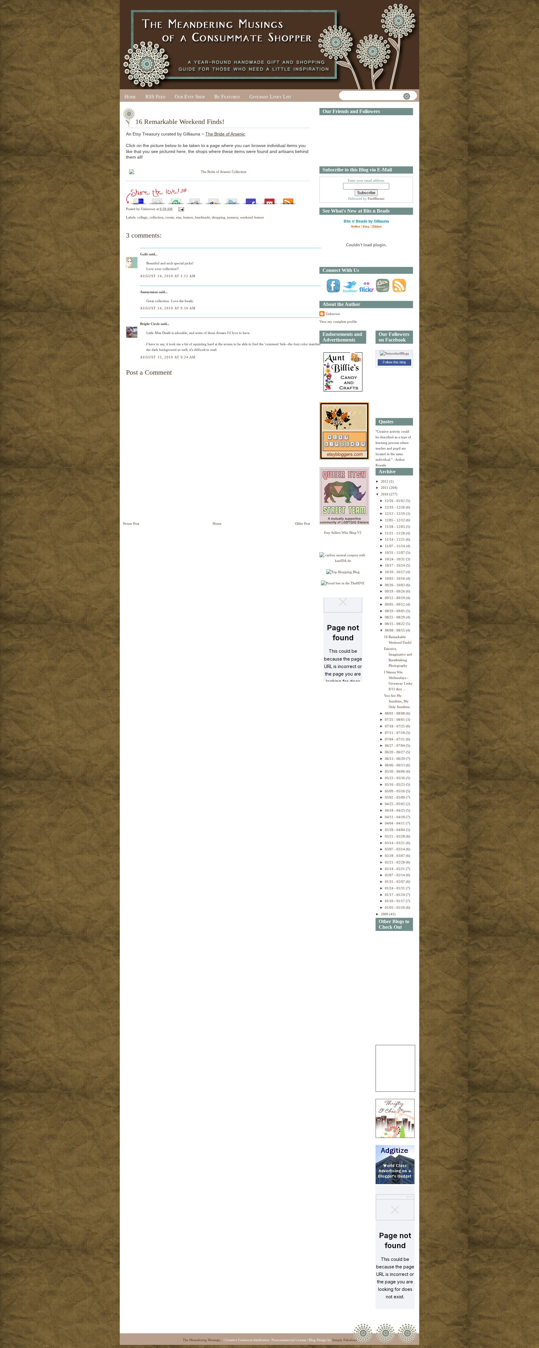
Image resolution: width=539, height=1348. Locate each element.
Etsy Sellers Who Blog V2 (343, 532)
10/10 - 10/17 (395, 572)
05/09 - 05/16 (395, 791)
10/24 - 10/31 (395, 559)
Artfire (355, 226)
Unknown (333, 314)
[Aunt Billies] (342, 390)
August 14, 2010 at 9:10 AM (168, 308)
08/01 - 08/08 (395, 713)
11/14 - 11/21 (395, 539)
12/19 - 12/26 (395, 507)
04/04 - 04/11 (395, 823)
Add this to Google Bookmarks (213, 199)
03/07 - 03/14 (395, 849)
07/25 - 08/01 (395, 719)
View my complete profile (338, 321)
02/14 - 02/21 (395, 869)
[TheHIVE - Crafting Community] (343, 583)
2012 (385, 481)
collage (142, 217)
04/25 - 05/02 (395, 804)
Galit (144, 254)
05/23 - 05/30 (395, 778)
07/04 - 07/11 (395, 739)
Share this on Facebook (250, 199)
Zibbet (376, 226)
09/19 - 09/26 (395, 591)
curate (169, 217)
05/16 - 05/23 (395, 784)
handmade (202, 217)
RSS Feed (155, 96)
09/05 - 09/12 (395, 604)
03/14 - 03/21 (395, 843)
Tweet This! (232, 199)
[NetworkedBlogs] (394, 353)
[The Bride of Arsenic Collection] (218, 172)
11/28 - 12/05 (395, 527)
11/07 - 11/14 (395, 546)
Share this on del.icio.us (138, 199)
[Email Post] (180, 209)
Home (130, 96)
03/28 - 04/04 (395, 830)
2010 (385, 494)
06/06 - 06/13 (395, 765)
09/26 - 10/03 (395, 585)
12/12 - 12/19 (395, 513)
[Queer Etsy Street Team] (344, 523)
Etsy (366, 226)
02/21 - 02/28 (395, 862)
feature (188, 217)
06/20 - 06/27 (395, 752)
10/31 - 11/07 (395, 552)
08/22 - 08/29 (395, 617)
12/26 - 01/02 (395, 501)
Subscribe (288, 199)
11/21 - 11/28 (395, 533)
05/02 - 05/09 (395, 797)
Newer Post (131, 523)
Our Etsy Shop (190, 96)
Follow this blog (394, 362)
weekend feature (252, 217)
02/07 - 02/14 (395, 875)
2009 (385, 914)
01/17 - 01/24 (395, 895)
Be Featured (227, 96)
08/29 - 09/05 (395, 611)
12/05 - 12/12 (395, 520)
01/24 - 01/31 (395, 888)
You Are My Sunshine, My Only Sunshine (397, 701)
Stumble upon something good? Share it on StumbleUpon (176, 199)
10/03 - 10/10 (395, 578)
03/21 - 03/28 (395, 836)
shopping (218, 217)
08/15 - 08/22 (395, 624)
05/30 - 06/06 (395, 771)
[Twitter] (349, 292)
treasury (232, 217)
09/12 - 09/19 (395, 598)
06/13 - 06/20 (395, 758)
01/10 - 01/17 (395, 901)
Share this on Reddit (194, 199)
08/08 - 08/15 (395, 630)
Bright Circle (150, 324)
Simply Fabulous (344, 1340)
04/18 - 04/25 (395, 810)
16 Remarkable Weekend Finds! (179, 121)
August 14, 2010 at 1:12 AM (168, 276)
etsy (178, 217)
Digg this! (157, 199)
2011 (385, 488)
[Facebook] (333, 292)
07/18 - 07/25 (395, 726)
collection (156, 217)
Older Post (302, 523)
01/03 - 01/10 (395, 907)
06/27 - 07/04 (395, 745)
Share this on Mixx (269, 199)
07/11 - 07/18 (395, 733)
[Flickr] (366, 292)
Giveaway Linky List (270, 96)
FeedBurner (376, 198)
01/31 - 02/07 (395, 881)
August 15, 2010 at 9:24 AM (168, 357)
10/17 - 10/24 (395, 565)
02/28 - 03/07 (395, 856)
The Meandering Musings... (203, 1340)
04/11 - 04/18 (395, 817)
